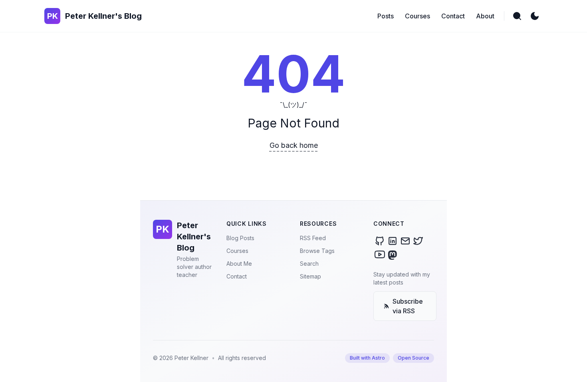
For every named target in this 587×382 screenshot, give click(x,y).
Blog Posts (240, 238)
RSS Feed (313, 238)
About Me (239, 263)
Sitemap (310, 276)
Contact (236, 276)
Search (309, 263)
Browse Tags (317, 250)
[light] (535, 16)
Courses (237, 250)
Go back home (294, 145)
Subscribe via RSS (408, 306)
